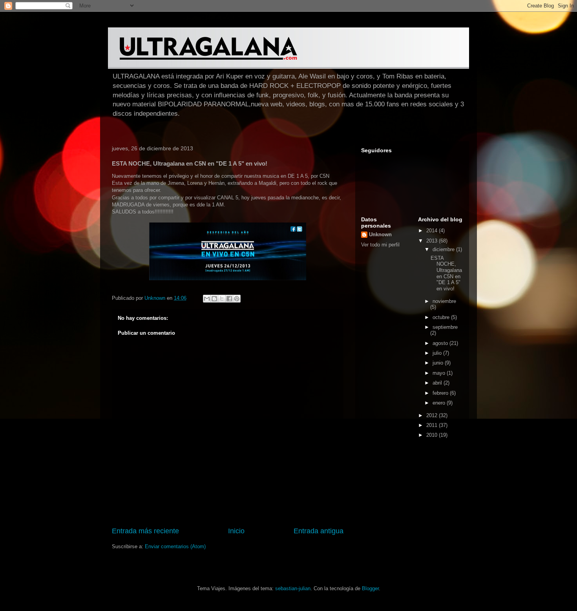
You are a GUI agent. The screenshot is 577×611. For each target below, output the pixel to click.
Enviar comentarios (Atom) (175, 546)
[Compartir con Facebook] (229, 299)
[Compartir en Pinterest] (237, 299)
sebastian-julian (292, 588)
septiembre (445, 327)
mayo (440, 373)
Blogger (370, 588)
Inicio (236, 531)
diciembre (444, 249)
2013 (432, 241)
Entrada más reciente (145, 531)
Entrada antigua (318, 531)
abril (438, 383)
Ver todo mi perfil (380, 245)
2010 (432, 435)
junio (439, 363)
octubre (442, 317)
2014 (432, 230)
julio (438, 353)
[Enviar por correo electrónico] (207, 299)
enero (440, 403)
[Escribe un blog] (214, 299)
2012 (432, 415)
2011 (432, 425)
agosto (441, 343)
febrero (441, 393)
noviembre (444, 301)
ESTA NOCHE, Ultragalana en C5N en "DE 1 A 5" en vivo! (446, 273)
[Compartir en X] (222, 299)
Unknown (380, 234)
